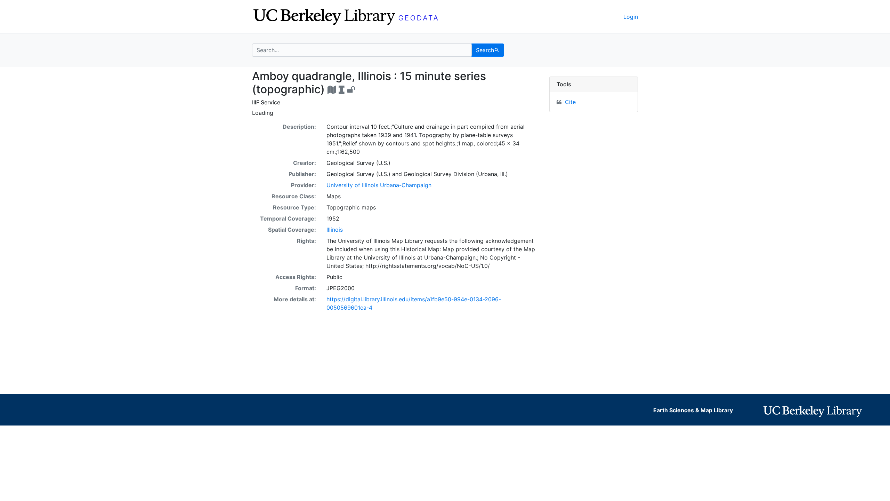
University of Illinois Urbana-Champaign (378, 185)
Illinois (334, 229)
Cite (570, 101)
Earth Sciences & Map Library (693, 410)
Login (630, 16)
